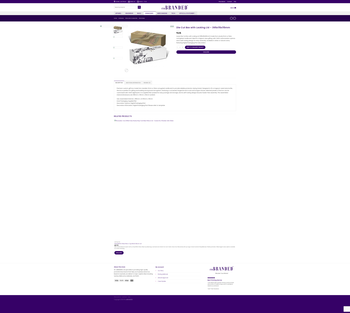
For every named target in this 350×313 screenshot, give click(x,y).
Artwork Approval (163, 278)
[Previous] (114, 260)
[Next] (130, 69)
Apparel (118, 13)
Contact (229, 1)
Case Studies (162, 281)
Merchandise (162, 13)
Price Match (222, 1)
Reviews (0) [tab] (147, 82)
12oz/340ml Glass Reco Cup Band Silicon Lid (127, 244)
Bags (139, 13)
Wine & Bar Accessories (131, 18)
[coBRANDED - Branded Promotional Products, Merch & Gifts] (175, 7)
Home (115, 18)
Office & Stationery (187, 13)
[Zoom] (126, 70)
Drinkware (149, 13)
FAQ (235, 1)
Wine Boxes (142, 18)
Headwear (129, 13)
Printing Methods (163, 274)
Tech (173, 13)
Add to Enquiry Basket (195, 47)
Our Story (160, 271)
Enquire (206, 52)
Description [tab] (119, 82)
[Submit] (139, 7)
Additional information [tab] (133, 82)
